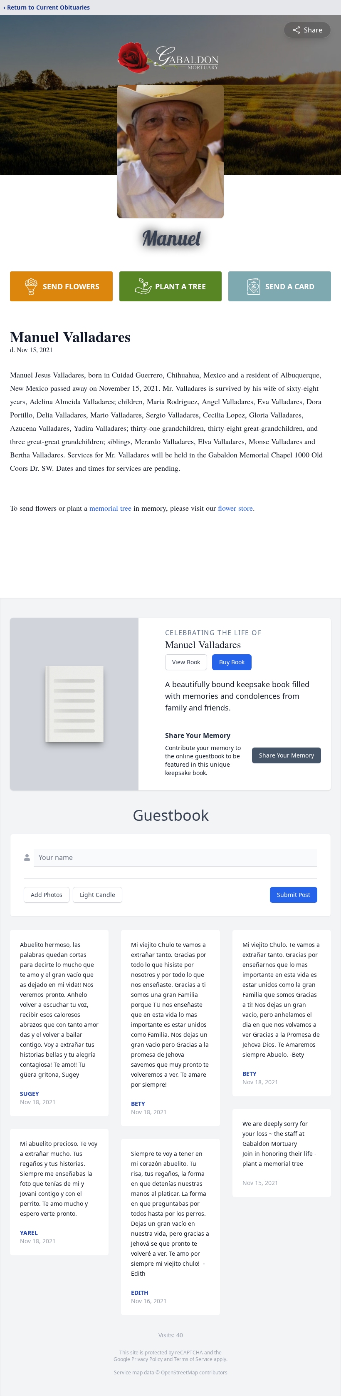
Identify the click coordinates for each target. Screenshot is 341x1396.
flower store (235, 508)
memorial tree (110, 508)
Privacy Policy (147, 1359)
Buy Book (232, 662)
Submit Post (293, 895)
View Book (186, 662)
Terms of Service (193, 1359)
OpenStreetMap (179, 1372)
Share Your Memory (286, 755)
